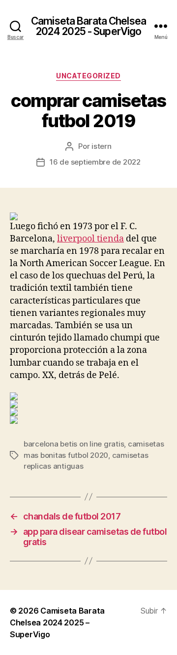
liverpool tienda (90, 238)
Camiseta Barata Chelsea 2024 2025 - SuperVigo (88, 26)
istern (101, 146)
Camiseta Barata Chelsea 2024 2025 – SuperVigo (57, 622)
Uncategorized (88, 75)
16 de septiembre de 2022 (95, 162)
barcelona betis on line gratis (74, 443)
